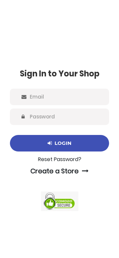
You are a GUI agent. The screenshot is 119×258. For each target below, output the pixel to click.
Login (61, 143)
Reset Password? (59, 159)
